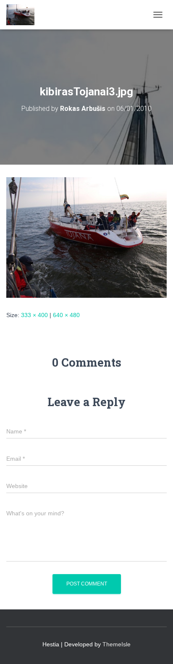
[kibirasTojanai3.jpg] (86, 237)
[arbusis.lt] (23, 14)
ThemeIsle (116, 644)
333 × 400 (34, 315)
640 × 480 (66, 315)
